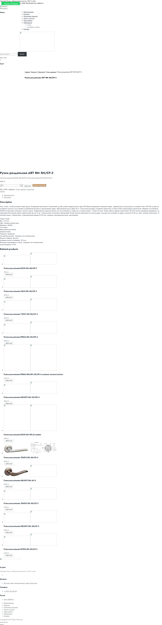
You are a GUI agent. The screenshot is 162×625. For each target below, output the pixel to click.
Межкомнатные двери (22, 583)
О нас (29, 25)
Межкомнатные (29, 12)
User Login (3, 57)
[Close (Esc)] (1, 622)
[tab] (83, 195)
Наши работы (28, 21)
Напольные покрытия (31, 16)
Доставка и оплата (33, 27)
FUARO (2, 192)
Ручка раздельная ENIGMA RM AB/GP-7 (14, 178)
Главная (27, 72)
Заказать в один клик (39, 185)
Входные (26, 14)
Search (22, 54)
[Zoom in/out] (6, 622)
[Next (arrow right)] (2, 624)
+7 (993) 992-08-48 (10, 591)
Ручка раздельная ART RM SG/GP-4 (40, 178)
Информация (28, 23)
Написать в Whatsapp (11, 4)
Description (7, 197)
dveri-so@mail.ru (9, 599)
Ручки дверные (51, 72)
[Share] (2, 622)
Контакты (26, 29)
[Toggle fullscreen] (4, 622)
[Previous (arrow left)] (1, 624)
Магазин (34, 72)
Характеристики (9, 195)
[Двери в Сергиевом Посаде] (4, 6)
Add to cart (27, 186)
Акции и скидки (29, 18)
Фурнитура (41, 72)
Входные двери (9, 583)
